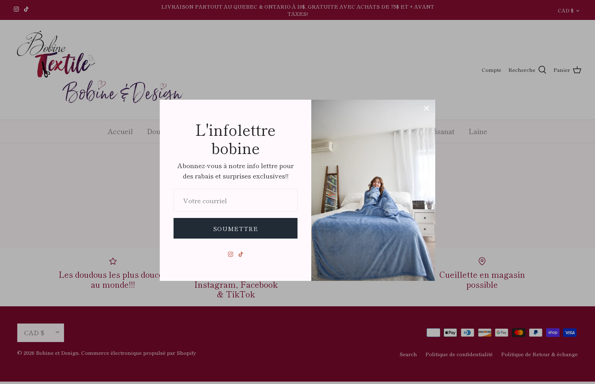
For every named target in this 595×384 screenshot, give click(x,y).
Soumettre (235, 228)
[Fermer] (426, 108)
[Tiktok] (240, 254)
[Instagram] (230, 254)
